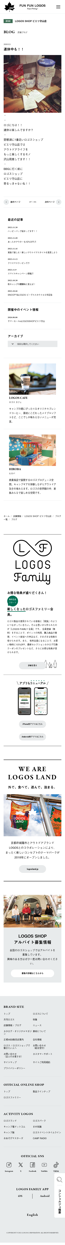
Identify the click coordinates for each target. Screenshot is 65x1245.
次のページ (50, 201)
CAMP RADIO (40, 1138)
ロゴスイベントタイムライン (47, 1132)
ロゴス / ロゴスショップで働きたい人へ (17, 1047)
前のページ (15, 201)
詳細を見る (32, 665)
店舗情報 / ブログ (12, 1025)
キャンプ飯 (9, 1132)
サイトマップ (10, 1062)
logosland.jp (32, 869)
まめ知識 (37, 1126)
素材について (39, 1031)
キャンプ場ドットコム (14, 1126)
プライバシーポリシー (14, 1068)
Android (44, 1196)
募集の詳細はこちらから (33, 973)
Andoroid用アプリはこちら (33, 736)
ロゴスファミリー (12, 1097)
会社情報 (37, 1039)
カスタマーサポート (42, 1054)
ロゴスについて (40, 1013)
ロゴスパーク (39, 1120)
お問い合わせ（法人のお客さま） (13, 1055)
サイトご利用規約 (41, 1062)
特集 (35, 1019)
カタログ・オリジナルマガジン (18, 1032)
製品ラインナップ (41, 1091)
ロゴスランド (10, 1120)
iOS (20, 1196)
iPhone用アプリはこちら (33, 724)
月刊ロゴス (9, 1019)
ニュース (37, 1025)
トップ (7, 1013)
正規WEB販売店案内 (14, 1039)
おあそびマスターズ (13, 1138)
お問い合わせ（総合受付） (39, 1047)
